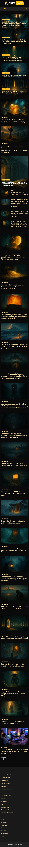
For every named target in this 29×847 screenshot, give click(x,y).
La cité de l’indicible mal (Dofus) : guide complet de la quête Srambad (14, 637)
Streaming (4, 801)
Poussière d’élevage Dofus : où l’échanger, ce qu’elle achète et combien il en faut (12, 287)
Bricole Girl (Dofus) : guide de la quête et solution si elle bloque (13, 522)
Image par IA (4, 772)
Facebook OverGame (7, 813)
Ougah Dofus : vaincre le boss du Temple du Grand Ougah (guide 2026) (13, 694)
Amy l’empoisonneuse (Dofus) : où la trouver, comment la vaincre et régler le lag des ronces (19, 223)
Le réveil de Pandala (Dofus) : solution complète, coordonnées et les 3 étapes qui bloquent (14, 376)
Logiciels (3, 786)
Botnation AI (4, 833)
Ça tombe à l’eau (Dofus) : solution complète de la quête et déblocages (14, 464)
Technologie (4, 780)
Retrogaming (5, 822)
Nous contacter (5, 777)
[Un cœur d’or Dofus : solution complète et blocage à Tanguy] (14, 107)
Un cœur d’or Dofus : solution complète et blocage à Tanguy (13, 121)
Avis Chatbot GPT (6, 796)
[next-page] (4, 758)
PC (6, 747)
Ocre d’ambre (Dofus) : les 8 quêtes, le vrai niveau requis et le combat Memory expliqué (14, 317)
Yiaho (2, 836)
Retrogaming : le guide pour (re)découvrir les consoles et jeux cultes (13, 493)
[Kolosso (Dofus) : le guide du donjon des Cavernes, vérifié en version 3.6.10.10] (5, 211)
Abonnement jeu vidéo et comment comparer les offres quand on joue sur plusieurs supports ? (14, 751)
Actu (4, 19)
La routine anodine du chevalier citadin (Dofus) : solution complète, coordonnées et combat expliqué (14, 406)
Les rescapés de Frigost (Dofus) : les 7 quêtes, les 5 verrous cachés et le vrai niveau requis (14, 346)
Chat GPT (3, 831)
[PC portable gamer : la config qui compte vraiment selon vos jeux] (5, 191)
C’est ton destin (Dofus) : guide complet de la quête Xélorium (12, 665)
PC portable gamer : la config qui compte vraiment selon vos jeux (19, 192)
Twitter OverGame (6, 810)
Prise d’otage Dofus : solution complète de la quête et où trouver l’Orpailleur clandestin (14, 257)
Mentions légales (6, 789)
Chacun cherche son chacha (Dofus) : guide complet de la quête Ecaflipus (14, 579)
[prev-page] (2, 758)
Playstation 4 (5, 825)
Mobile (3, 747)
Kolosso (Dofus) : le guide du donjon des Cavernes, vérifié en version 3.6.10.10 (19, 214)
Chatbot (3, 828)
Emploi (3, 798)
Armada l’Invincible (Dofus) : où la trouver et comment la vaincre (14, 722)
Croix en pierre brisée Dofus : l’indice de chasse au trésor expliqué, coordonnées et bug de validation (14, 149)
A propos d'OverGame (7, 775)
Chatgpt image (5, 807)
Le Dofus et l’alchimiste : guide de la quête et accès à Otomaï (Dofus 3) (14, 550)
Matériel (6, 489)
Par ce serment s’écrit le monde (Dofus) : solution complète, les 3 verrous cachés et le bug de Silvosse (19, 203)
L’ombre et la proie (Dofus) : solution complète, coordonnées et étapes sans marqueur (14, 436)
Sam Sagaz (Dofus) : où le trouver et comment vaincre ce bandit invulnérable (14, 608)
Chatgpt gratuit (5, 783)
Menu (4, 9)
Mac (2, 804)
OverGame (19, 844)
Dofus (8, 19)
